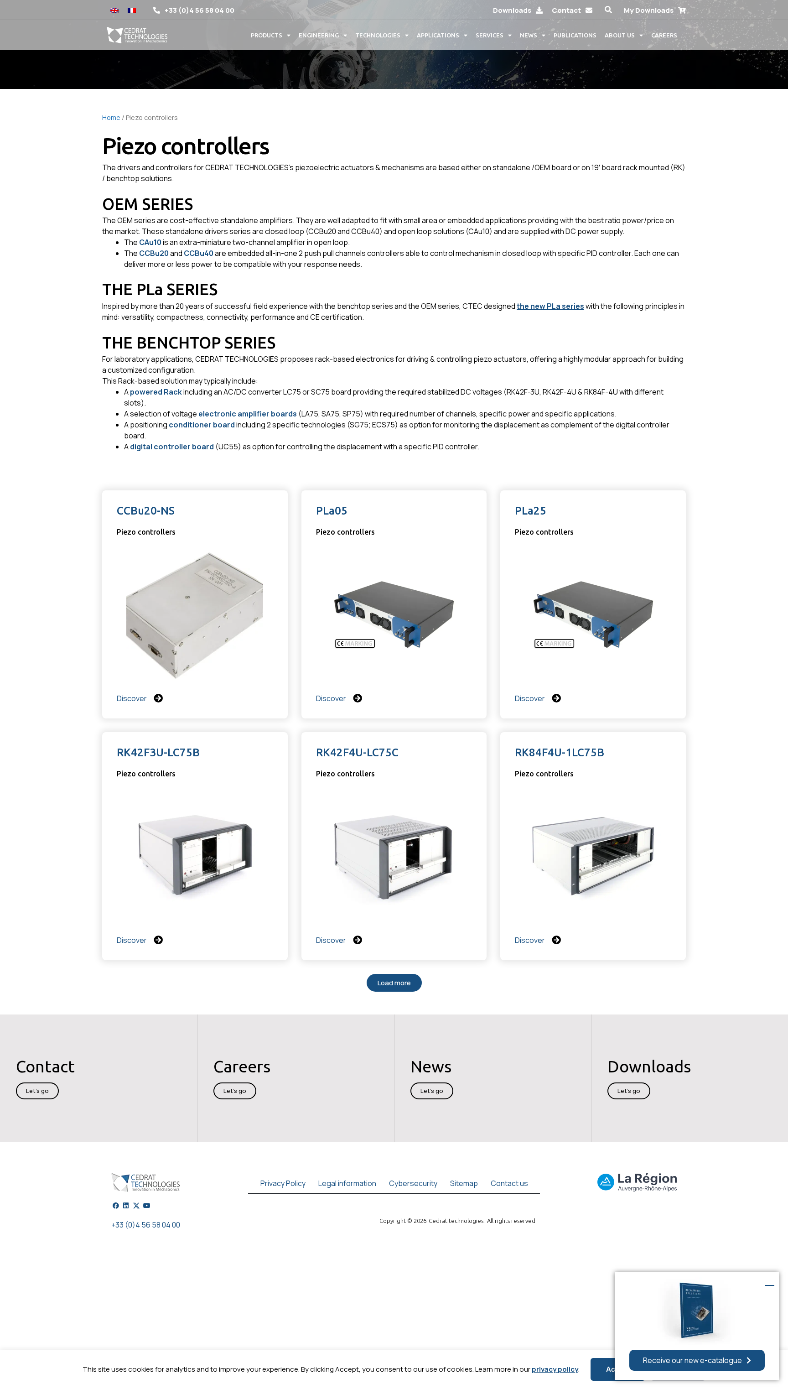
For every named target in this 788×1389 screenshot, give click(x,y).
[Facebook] (115, 1205)
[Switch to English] (114, 10)
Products (266, 35)
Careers (664, 35)
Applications (438, 35)
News (528, 35)
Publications (575, 35)
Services (489, 35)
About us (620, 35)
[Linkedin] (126, 1205)
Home (111, 117)
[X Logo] (136, 1205)
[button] (608, 9)
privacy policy (555, 1369)
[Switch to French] (131, 10)
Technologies (377, 35)
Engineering (319, 35)
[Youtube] (146, 1205)
